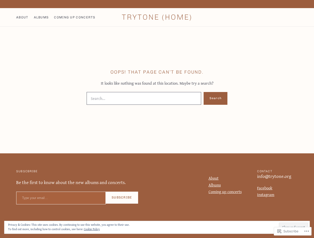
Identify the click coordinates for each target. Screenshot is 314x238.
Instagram (265, 195)
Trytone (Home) (157, 17)
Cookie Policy (92, 229)
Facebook (264, 188)
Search (215, 98)
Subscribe (122, 197)
